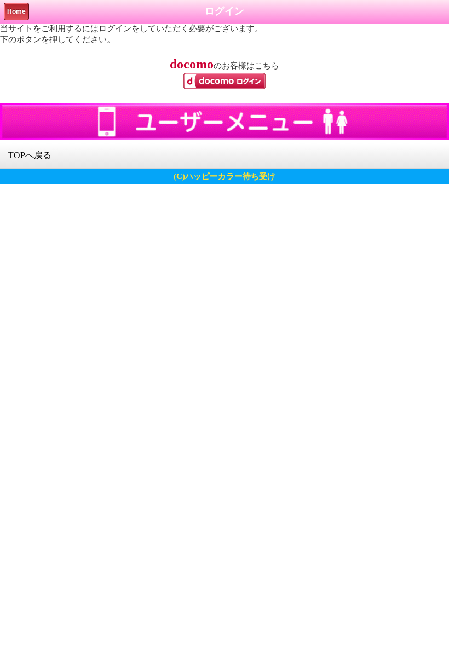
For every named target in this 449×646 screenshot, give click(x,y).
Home (16, 11)
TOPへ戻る (29, 155)
